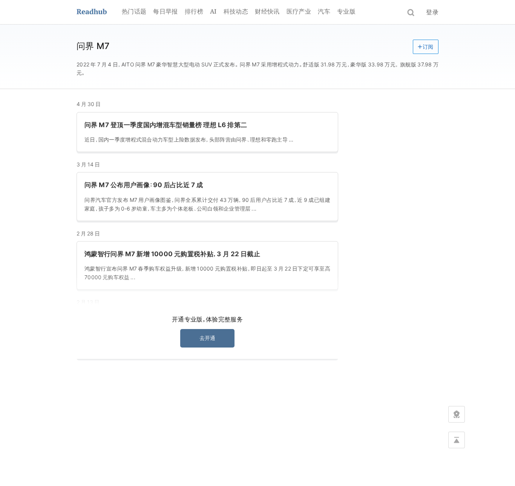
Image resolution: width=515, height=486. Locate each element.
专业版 (346, 11)
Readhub (99, 12)
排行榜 (194, 11)
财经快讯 (267, 11)
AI (213, 11)
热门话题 (134, 11)
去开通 (207, 338)
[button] (425, 47)
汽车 (324, 11)
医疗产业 (299, 11)
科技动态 (236, 11)
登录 (432, 12)
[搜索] (410, 12)
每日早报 (165, 11)
